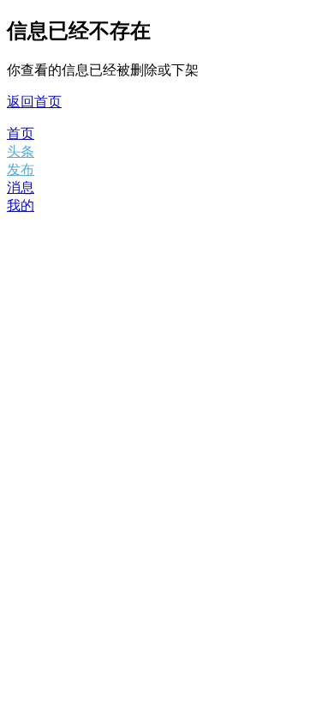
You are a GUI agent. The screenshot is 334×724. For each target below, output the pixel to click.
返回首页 (34, 101)
